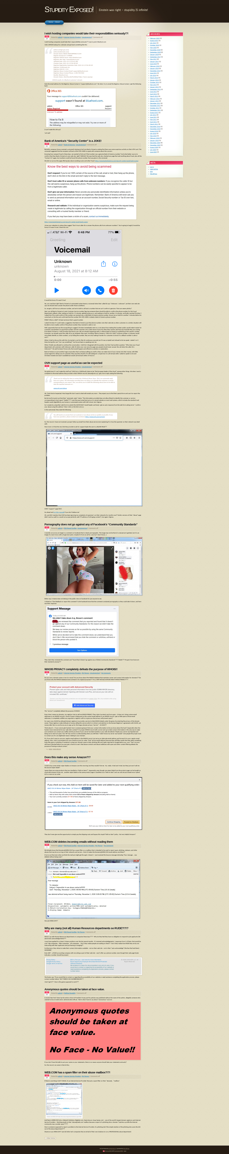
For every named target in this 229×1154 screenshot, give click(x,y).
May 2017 (153, 59)
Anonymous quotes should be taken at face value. (74, 989)
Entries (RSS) (108, 1151)
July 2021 (153, 43)
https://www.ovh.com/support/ (95, 417)
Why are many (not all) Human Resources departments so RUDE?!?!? (86, 928)
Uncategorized (87, 37)
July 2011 (153, 115)
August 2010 (154, 131)
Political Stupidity (69, 993)
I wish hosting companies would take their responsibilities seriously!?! (86, 33)
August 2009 (154, 147)
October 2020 (154, 45)
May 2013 (153, 85)
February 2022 (155, 38)
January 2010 (154, 140)
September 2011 (155, 110)
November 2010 (155, 129)
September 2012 (155, 89)
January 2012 (154, 101)
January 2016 (154, 68)
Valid (154, 169)
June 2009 (153, 152)
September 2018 (155, 52)
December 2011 (155, 103)
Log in (152, 167)
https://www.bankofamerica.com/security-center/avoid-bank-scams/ (116, 161)
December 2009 (155, 143)
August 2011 (154, 112)
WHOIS (50, 749)
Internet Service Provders (72, 37)
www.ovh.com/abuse (60, 388)
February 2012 (155, 99)
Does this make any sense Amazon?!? (67, 757)
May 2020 (153, 47)
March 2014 (154, 78)
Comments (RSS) (118, 1151)
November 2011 (155, 105)
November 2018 (155, 50)
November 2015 (155, 71)
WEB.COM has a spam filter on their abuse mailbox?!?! (77, 1072)
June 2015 (153, 73)
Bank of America (69, 145)
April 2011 (153, 122)
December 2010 (155, 126)
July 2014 (153, 75)
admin (60, 37)
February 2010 (155, 138)
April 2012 (153, 94)
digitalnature (112, 1148)
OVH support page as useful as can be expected (73, 363)
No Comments (106, 673)
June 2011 (153, 117)
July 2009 (153, 150)
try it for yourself (59, 512)
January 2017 (154, 61)
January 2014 (154, 80)
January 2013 (154, 87)
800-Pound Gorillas (70, 528)
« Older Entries (50, 1138)
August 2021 (154, 40)
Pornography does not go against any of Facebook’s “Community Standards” (91, 524)
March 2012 (154, 96)
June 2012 (153, 92)
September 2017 (155, 57)
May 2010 (153, 136)
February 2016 (155, 66)
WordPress (153, 174)
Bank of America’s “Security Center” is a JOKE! (72, 140)
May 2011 (153, 119)
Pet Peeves (85, 673)
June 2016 (153, 64)
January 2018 (154, 54)
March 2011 (154, 124)
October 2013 (154, 82)
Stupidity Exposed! (68, 9)
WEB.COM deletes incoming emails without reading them (78, 841)
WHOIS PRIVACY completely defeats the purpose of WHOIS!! (81, 669)
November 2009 (155, 145)
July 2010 (153, 133)
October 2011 (154, 108)
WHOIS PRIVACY (57, 749)
